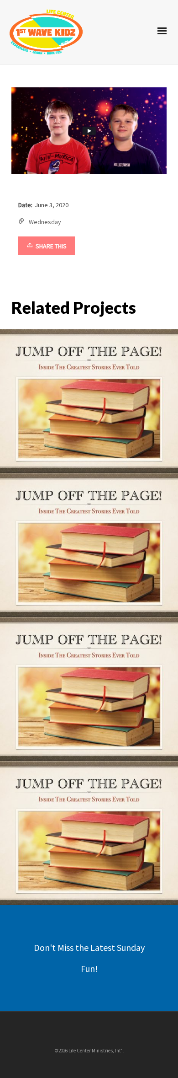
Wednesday (45, 222)
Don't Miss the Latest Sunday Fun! (89, 958)
